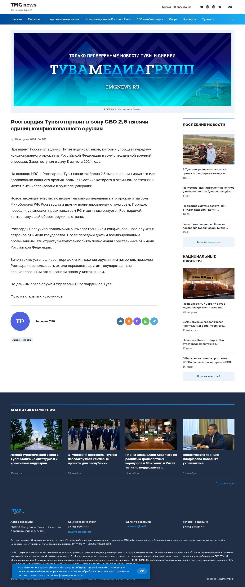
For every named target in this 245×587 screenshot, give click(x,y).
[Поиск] (232, 19)
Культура (189, 19)
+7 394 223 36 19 (193, 527)
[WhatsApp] (145, 321)
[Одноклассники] (129, 321)
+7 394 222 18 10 (78, 527)
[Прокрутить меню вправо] (213, 19)
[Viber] (137, 321)
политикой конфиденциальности (61, 575)
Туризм (207, 19)
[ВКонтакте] (120, 321)
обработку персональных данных (104, 571)
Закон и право (21, 339)
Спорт (173, 19)
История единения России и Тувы (108, 19)
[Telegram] (154, 321)
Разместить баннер (129, 109)
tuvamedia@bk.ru (79, 531)
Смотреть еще (225, 483)
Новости (16, 19)
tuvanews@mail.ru (137, 526)
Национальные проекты (63, 19)
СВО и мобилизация (150, 19)
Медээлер (34, 19)
